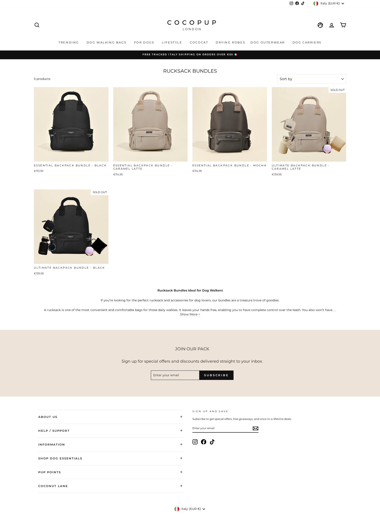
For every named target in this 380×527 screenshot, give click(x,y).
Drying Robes (230, 42)
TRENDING (69, 42)
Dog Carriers (307, 42)
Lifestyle (172, 42)
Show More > (190, 314)
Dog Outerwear (268, 42)
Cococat (199, 42)
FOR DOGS (144, 42)
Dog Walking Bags (107, 42)
